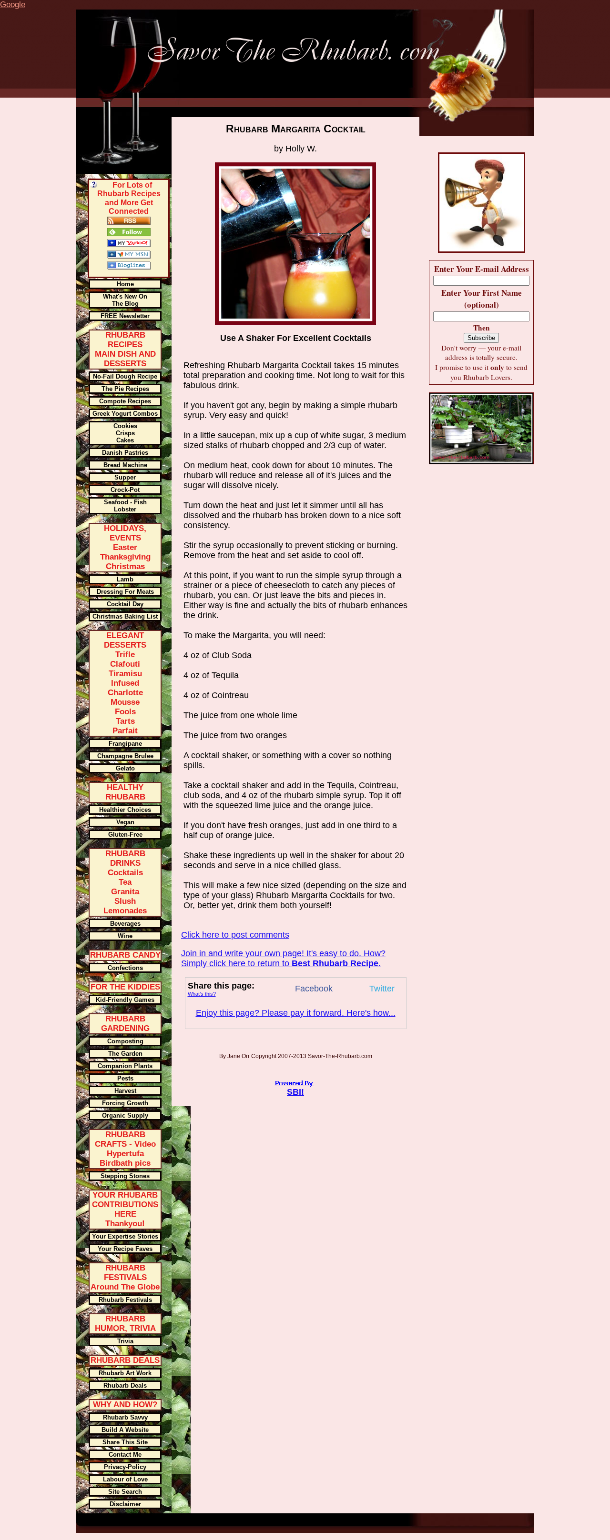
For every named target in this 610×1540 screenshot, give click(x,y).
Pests (125, 1078)
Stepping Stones (125, 1176)
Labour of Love (125, 1479)
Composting (125, 1041)
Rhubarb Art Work (125, 1373)
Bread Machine (125, 465)
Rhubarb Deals (125, 1385)
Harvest (125, 1090)
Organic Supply (125, 1115)
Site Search (125, 1491)
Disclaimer (125, 1504)
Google (12, 4)
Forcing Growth (125, 1103)
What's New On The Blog (125, 300)
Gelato (125, 768)
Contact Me (125, 1454)
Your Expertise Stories (125, 1236)
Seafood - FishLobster (125, 506)
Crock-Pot (125, 489)
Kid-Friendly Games (125, 999)
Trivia (125, 1341)
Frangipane (125, 743)
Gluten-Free (125, 834)
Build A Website (125, 1429)
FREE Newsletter (125, 316)
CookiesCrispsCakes (125, 433)
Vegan (125, 822)
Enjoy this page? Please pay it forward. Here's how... (296, 1013)
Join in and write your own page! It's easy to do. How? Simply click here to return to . (283, 958)
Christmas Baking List (125, 616)
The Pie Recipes (125, 388)
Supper (125, 477)
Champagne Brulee (125, 756)
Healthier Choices (125, 809)
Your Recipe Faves (125, 1248)
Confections (125, 967)
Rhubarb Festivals (125, 1299)
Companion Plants (125, 1066)
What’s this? (202, 994)
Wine (125, 936)
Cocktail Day (125, 604)
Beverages (125, 923)
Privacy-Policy (125, 1466)
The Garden (125, 1053)
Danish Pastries (125, 452)
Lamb (125, 579)
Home (125, 284)
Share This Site (125, 1442)
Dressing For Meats (125, 591)
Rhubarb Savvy (125, 1417)
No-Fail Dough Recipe (125, 376)
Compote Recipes (125, 401)
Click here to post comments (235, 935)
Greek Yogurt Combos (125, 413)
